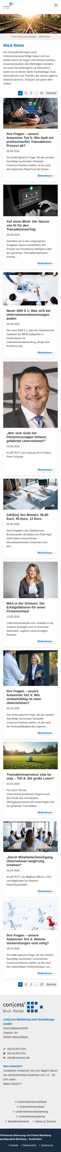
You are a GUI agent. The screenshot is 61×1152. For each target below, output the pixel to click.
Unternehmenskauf (32, 1106)
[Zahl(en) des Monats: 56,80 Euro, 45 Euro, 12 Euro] (30, 494)
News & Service (45, 1121)
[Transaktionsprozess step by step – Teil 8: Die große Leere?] (30, 755)
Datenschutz (29, 1145)
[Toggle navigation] (56, 5)
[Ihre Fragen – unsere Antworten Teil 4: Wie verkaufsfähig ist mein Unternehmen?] (30, 668)
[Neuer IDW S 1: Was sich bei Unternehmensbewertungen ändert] (30, 289)
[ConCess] (8, 5)
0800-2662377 (12, 1083)
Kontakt (14, 1145)
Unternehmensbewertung (31, 1111)
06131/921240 (16, 1049)
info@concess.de (18, 1057)
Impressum (47, 1145)
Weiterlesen (45, 175)
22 (41, 93)
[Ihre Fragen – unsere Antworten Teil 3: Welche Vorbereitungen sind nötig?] (30, 915)
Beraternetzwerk (18, 1121)
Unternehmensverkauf (32, 1101)
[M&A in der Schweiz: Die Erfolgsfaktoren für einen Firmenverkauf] (30, 580)
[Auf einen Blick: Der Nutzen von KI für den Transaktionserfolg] (30, 200)
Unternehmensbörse (32, 1116)
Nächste (51, 93)
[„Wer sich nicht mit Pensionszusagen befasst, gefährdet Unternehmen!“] (30, 395)
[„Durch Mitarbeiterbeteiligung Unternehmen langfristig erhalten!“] (30, 836)
